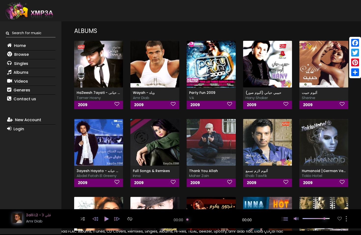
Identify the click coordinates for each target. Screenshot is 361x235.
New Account (27, 120)
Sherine (308, 97)
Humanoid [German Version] (328, 170)
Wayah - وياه (144, 92)
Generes (21, 90)
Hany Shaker (257, 97)
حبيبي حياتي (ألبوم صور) (263, 92)
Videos (20, 81)
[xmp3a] (28, 11)
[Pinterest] (355, 62)
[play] (339, 218)
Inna (136, 175)
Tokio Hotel (312, 175)
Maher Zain (199, 175)
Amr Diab (141, 97)
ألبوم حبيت (309, 92)
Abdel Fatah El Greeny (96, 175)
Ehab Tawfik (256, 175)
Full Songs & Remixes (151, 170)
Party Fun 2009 (202, 92)
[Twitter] (355, 53)
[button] (82, 218)
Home (19, 45)
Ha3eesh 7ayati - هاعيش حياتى (102, 92)
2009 (82, 104)
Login (18, 129)
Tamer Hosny (89, 97)
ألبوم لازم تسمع (257, 170)
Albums (20, 72)
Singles (20, 63)
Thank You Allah (203, 170)
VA (191, 97)
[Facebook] (355, 43)
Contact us (24, 99)
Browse (21, 54)
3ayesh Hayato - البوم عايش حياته (104, 170)
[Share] (355, 72)
